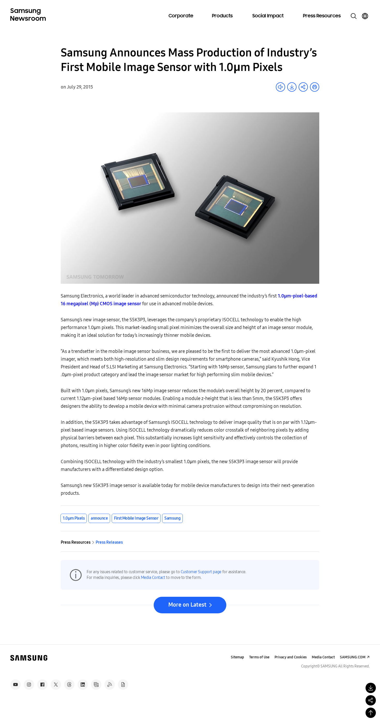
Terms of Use (259, 657)
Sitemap (237, 657)
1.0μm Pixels (74, 518)
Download (292, 87)
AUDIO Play (280, 87)
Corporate (181, 16)
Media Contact (153, 577)
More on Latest (187, 604)
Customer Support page (201, 571)
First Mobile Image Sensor (136, 518)
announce (99, 518)
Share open (303, 87)
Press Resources (322, 16)
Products (222, 16)
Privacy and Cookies (291, 657)
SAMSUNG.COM (353, 657)
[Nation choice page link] (365, 16)
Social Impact (268, 16)
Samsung (172, 518)
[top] (371, 713)
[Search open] (353, 16)
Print (314, 87)
